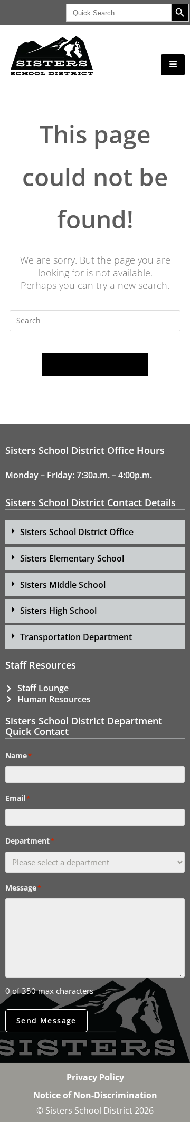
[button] (95, 532)
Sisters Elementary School (72, 558)
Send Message (46, 1020)
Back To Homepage (95, 364)
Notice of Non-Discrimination (95, 1095)
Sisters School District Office (77, 532)
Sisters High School (58, 610)
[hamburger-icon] (173, 64)
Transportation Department (76, 637)
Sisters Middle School (63, 585)
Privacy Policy (95, 1077)
